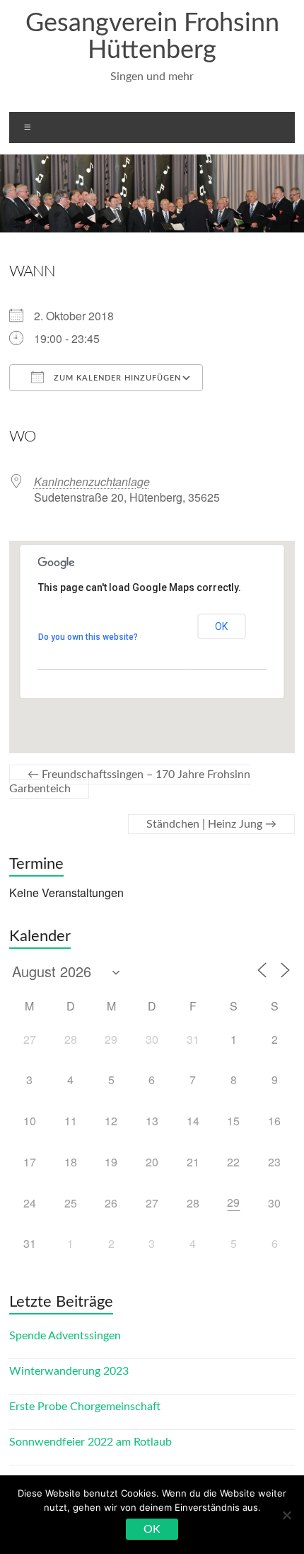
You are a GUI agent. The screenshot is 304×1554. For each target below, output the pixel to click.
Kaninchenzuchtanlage (92, 481)
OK (221, 626)
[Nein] (286, 1515)
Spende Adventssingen (65, 1335)
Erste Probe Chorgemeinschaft (84, 1406)
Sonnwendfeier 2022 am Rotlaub (90, 1442)
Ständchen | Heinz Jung (211, 824)
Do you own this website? (88, 637)
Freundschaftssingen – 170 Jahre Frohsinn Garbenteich (129, 781)
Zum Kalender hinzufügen (116, 378)
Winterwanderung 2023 (69, 1371)
